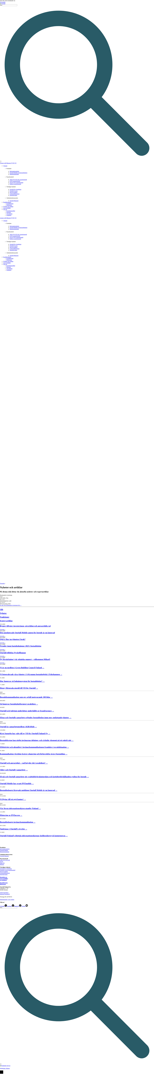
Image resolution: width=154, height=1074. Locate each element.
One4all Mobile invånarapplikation (18, 172)
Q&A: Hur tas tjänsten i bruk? (12, 639)
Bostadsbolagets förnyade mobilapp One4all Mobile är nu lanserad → (28, 790)
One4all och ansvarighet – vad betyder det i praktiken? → (24, 763)
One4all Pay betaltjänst (15, 189)
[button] (77, 427)
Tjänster (5, 166)
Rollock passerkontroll (15, 184)
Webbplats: (5, 1068)
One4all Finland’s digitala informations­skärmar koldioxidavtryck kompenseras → (34, 836)
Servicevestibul (13, 192)
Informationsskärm (14, 171)
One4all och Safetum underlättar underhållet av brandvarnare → (27, 711)
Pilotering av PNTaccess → (11, 815)
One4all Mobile (4, 850)
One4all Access (13, 191)
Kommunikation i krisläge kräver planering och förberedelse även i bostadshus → (33, 754)
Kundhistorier (9, 203)
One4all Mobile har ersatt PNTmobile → (17, 783)
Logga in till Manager (5, 163)
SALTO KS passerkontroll (16, 182)
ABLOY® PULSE (5, 860)
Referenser (9, 205)
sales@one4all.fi (4, 892)
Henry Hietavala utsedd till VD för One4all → (19, 688)
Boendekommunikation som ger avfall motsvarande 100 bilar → (26, 697)
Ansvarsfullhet (7, 208)
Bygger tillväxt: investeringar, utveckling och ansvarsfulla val (25, 626)
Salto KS (2, 863)
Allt (1, 609)
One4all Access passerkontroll (7, 870)
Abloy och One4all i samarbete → (14, 770)
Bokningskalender (14, 174)
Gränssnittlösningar (14, 194)
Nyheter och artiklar (8, 206)
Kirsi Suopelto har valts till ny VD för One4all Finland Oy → (25, 733)
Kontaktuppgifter (10, 211)
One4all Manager (14, 200)
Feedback (8, 215)
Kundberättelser (7, 202)
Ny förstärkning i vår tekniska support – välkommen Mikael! (25, 659)
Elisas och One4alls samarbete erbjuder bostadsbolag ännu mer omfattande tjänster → (35, 718)
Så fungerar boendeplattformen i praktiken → (19, 704)
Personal (8, 212)
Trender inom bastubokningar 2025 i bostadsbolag (20, 646)
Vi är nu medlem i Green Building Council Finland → (22, 668)
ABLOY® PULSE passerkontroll (18, 179)
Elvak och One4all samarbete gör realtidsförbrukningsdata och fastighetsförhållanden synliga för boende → (44, 777)
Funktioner (4, 617)
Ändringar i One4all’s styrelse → (13, 829)
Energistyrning (13, 195)
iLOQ (1, 861)
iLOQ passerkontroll (15, 181)
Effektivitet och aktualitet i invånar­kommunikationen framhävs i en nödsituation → (34, 747)
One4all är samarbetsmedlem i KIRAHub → (18, 727)
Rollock (2, 864)
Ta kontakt (2, 2)
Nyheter (3, 613)
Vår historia (9, 213)
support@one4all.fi (5, 894)
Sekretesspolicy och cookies (7, 899)
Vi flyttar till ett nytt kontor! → (13, 799)
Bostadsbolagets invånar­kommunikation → (17, 822)
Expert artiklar (6, 621)
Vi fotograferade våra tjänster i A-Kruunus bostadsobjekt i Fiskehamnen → (31, 674)
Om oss (5, 209)
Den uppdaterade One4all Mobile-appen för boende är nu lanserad (27, 633)
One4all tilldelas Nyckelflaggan (13, 653)
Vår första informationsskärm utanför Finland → (20, 808)
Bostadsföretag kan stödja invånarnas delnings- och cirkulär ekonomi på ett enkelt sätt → (37, 740)
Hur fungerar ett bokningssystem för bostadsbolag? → (22, 681)
